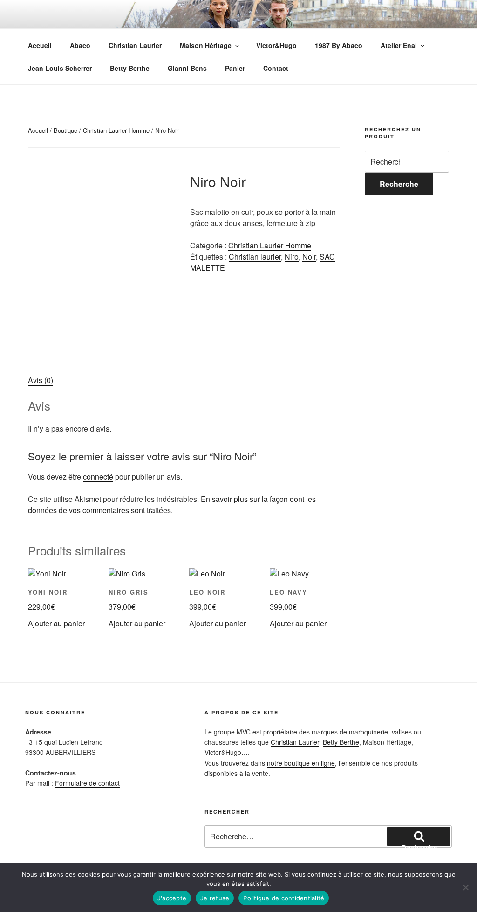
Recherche (399, 183)
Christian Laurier (135, 45)
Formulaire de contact (87, 783)
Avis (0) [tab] (40, 380)
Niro (292, 256)
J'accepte (171, 898)
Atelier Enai (399, 45)
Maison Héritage (206, 45)
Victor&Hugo (276, 45)
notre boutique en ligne (301, 763)
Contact (275, 68)
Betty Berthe (130, 68)
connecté (98, 476)
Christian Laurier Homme (116, 130)
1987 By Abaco (338, 45)
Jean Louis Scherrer (60, 68)
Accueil (40, 45)
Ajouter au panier (56, 623)
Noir (309, 256)
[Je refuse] (465, 887)
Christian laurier (255, 256)
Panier (235, 68)
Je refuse (214, 898)
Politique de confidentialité (283, 898)
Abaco (80, 45)
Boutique (65, 130)
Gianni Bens (187, 68)
